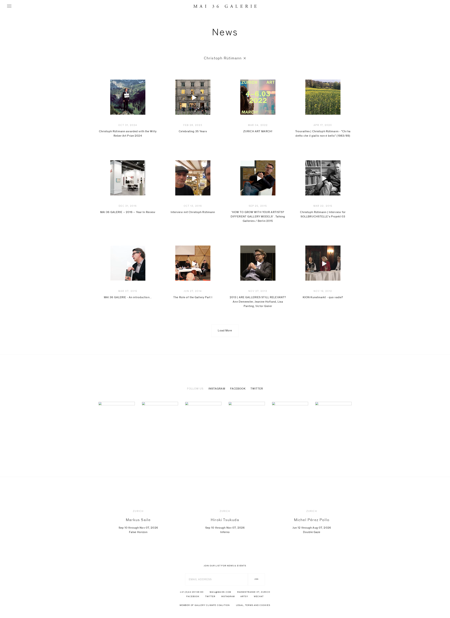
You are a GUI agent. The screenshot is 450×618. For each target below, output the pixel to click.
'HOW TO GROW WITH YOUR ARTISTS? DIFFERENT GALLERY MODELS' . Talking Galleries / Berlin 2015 (258, 213)
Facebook (238, 388)
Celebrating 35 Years (193, 128)
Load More (225, 330)
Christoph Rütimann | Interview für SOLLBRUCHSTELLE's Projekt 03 (323, 211)
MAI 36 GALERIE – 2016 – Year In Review (128, 209)
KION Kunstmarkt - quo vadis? (323, 294)
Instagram (216, 388)
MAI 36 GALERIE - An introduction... (128, 294)
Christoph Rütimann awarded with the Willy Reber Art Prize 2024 (128, 130)
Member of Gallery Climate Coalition (205, 605)
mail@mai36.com (220, 592)
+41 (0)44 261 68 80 (191, 592)
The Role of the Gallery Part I (192, 294)
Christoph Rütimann (223, 58)
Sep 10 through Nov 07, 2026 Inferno (225, 522)
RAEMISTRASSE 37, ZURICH (253, 592)
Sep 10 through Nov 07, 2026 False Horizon (138, 522)
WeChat (259, 596)
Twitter (256, 388)
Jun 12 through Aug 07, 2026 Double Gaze (311, 522)
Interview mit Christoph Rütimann (193, 209)
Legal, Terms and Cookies (253, 605)
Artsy (244, 596)
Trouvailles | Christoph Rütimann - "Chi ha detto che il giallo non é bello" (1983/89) (323, 130)
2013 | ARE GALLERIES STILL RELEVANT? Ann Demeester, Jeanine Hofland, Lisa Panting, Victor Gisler (258, 299)
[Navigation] (9, 6)
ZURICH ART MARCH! (257, 128)
